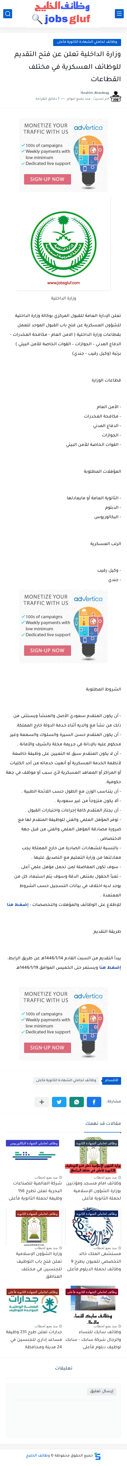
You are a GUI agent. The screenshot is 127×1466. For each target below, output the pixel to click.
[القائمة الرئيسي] (119, 13)
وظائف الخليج (38, 1456)
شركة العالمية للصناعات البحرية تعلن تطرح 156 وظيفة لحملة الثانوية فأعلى (35, 1191)
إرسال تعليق (101, 1391)
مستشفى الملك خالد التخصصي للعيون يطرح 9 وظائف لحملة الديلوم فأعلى (94, 1262)
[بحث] (7, 13)
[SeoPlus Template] (97, 1456)
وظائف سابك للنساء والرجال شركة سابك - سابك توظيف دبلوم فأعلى (93, 1340)
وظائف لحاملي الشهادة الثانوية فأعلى (87, 42)
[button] (94, 1102)
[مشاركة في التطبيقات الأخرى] (42, 1102)
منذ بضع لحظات (105, 1177)
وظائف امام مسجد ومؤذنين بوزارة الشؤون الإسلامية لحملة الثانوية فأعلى (93, 1191)
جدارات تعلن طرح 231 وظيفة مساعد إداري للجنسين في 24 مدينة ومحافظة (34, 1340)
